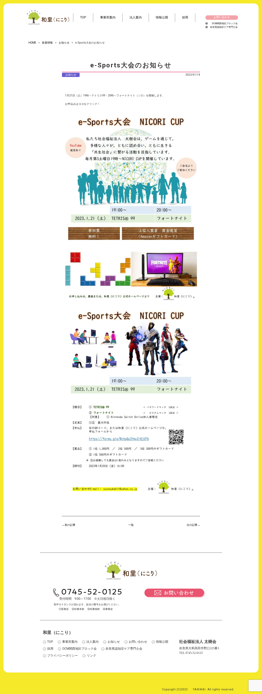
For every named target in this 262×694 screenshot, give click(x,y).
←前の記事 (68, 525)
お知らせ (70, 74)
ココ (81, 104)
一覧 (131, 525)
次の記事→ (193, 525)
